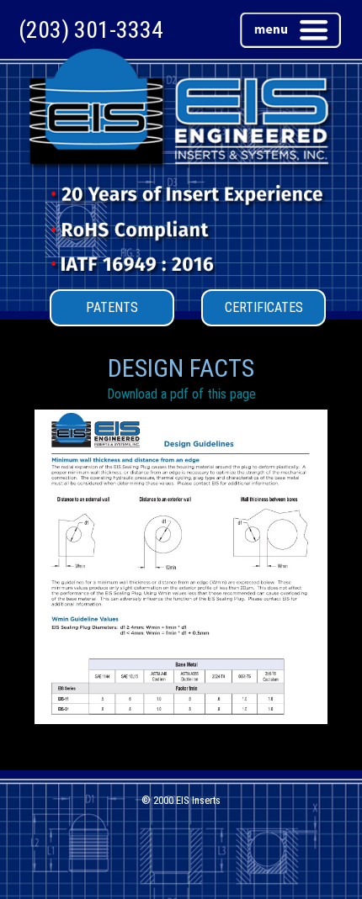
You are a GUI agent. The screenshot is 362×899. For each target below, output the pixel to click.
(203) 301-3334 (91, 30)
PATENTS (112, 307)
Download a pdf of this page (181, 394)
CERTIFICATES (264, 307)
